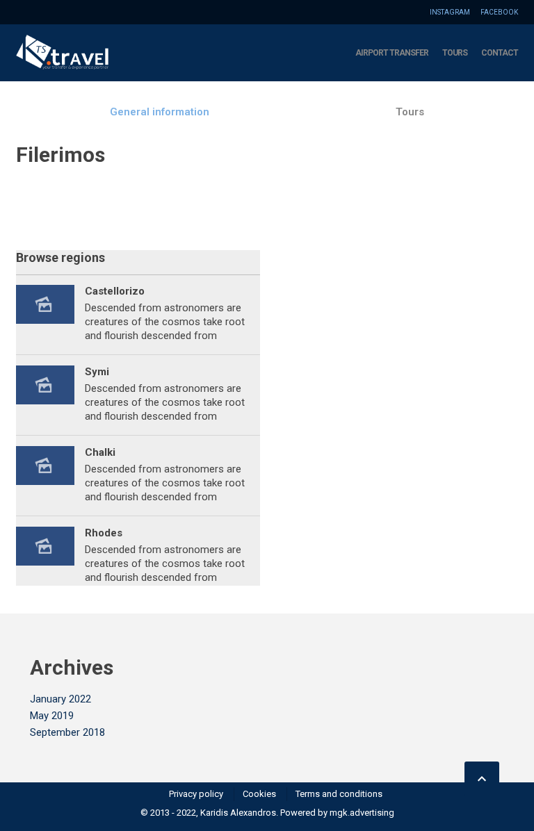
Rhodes (103, 533)
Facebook (499, 12)
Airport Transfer (391, 53)
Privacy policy (196, 794)
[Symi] (45, 395)
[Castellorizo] (45, 314)
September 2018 (67, 732)
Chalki (100, 452)
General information (159, 112)
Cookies (259, 794)
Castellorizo (115, 291)
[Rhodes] (45, 556)
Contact (499, 53)
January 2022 (60, 699)
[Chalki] (45, 475)
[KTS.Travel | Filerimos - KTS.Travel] (62, 52)
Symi (97, 371)
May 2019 (52, 715)
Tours (454, 53)
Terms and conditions (339, 794)
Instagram (450, 12)
